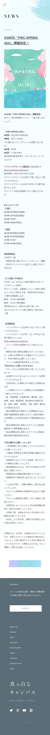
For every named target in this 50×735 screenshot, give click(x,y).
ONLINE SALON (15, 663)
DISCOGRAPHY (15, 648)
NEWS (12, 637)
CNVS (12, 669)
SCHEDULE (14, 643)
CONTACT (26, 608)
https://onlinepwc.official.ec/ (16, 170)
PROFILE (13, 632)
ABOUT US (14, 627)
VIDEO (12, 653)
